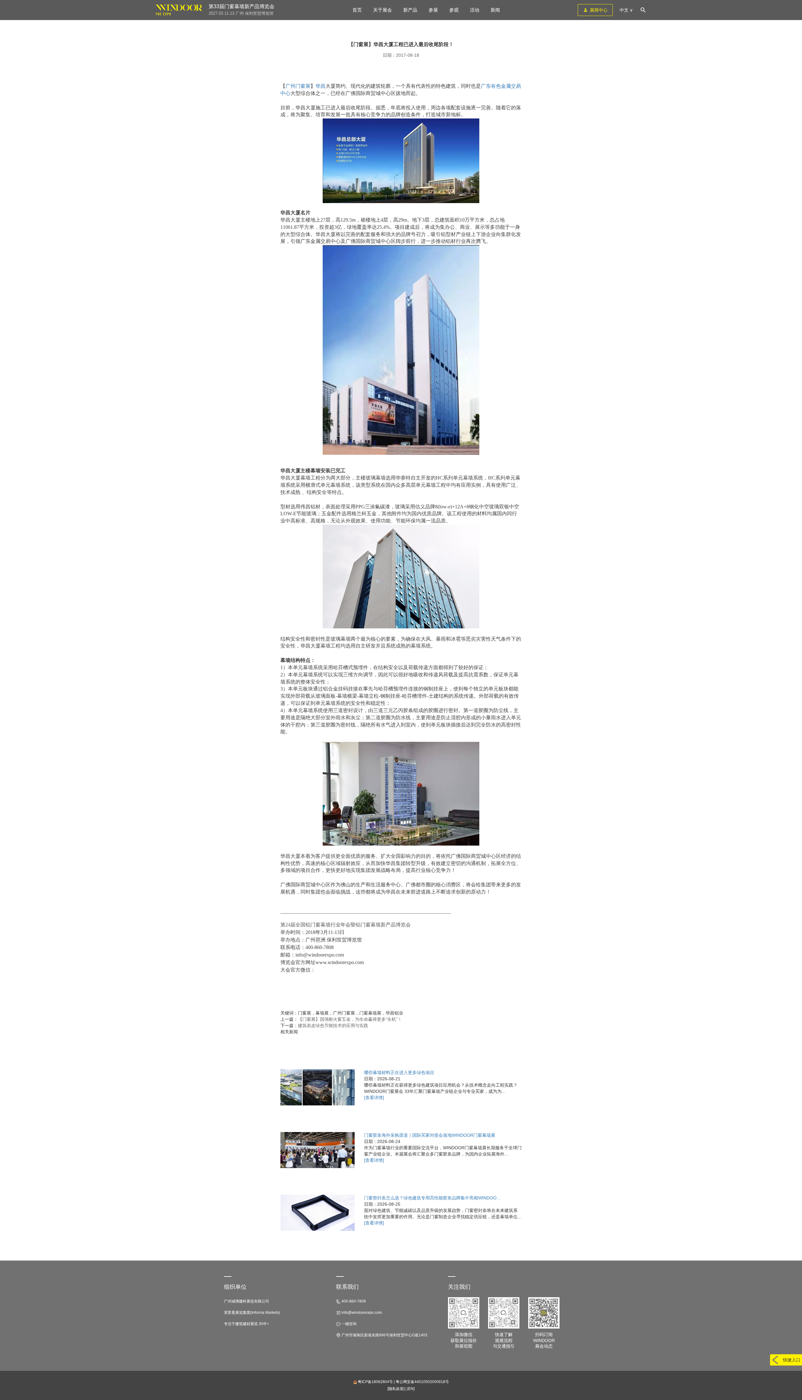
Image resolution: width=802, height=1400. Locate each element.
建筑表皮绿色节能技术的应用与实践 (333, 1025)
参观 (454, 10)
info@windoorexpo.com (361, 1312)
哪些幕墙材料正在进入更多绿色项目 (399, 1072)
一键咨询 (349, 1324)
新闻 (495, 10)
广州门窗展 (297, 86)
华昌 (320, 86)
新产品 (410, 10)
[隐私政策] (396, 1389)
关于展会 (382, 10)
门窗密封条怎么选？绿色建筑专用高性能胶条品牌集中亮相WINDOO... (432, 1197)
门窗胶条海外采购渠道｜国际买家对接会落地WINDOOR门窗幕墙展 (429, 1135)
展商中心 (598, 10)
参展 (433, 10)
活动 (474, 10)
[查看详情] (374, 1097)
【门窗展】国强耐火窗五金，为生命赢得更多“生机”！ (350, 1019)
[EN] (410, 1389)
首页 (357, 10)
